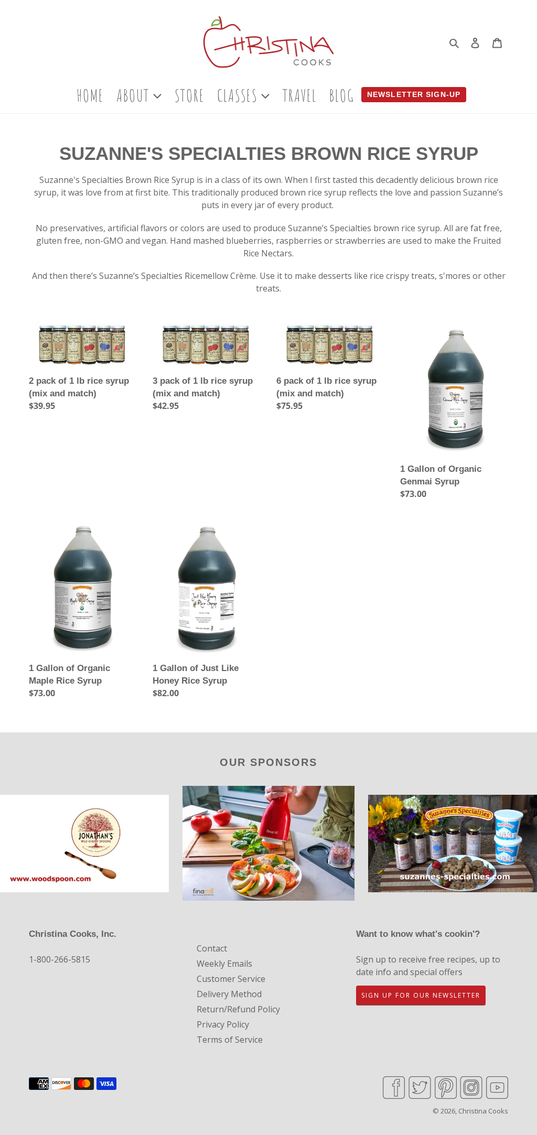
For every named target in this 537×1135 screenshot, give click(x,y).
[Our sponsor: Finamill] (268, 845)
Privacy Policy (223, 1024)
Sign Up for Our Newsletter (420, 995)
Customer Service (231, 979)
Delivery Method (229, 994)
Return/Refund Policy (238, 1009)
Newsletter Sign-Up (413, 94)
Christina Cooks (483, 1111)
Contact (212, 948)
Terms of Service (230, 1039)
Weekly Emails (224, 963)
